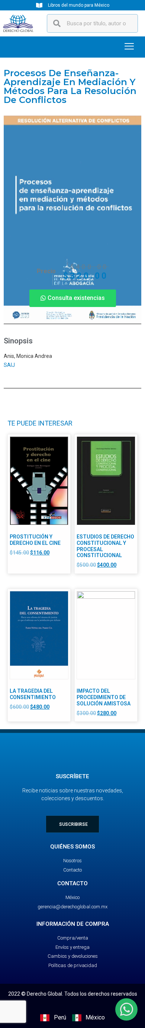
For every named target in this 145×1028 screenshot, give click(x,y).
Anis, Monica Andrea (28, 356)
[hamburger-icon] (129, 47)
